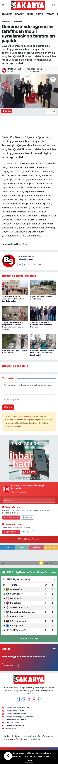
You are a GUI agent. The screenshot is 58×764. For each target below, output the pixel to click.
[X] (24, 699)
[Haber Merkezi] (8, 261)
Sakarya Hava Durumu (15, 711)
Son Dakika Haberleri (15, 726)
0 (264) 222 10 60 (12, 532)
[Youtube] (40, 265)
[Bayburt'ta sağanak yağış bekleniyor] (15, 341)
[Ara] (53, 5)
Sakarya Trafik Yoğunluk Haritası (19, 717)
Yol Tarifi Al (28, 517)
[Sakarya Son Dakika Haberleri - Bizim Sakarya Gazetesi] (28, 5)
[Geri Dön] (8, 756)
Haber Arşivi (11, 729)
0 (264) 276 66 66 (12, 517)
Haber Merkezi (25, 259)
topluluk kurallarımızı (27, 416)
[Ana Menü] (3, 5)
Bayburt (18, 22)
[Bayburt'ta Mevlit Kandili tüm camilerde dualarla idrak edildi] (43, 341)
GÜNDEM (7, 14)
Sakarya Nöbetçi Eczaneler (17, 708)
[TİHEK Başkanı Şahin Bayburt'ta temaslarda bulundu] (43, 313)
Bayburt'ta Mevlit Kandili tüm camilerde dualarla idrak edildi (42, 353)
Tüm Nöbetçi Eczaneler (30, 539)
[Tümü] (54, 649)
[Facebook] (25, 265)
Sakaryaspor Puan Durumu (15, 739)
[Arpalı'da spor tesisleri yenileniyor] (43, 287)
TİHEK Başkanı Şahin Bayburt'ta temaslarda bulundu (41, 325)
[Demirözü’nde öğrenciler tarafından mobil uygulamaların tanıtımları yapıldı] (29, 91)
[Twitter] (30, 265)
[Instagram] (35, 265)
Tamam (29, 760)
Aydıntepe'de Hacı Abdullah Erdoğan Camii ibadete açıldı (13, 299)
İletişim (7, 736)
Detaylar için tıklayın (29, 638)
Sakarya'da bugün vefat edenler (38, 736)
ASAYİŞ (39, 14)
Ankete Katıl (10, 665)
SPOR (30, 14)
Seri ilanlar (35, 739)
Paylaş (8, 111)
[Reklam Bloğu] (29, 460)
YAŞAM (50, 14)
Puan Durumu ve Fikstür (16, 720)
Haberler (6, 22)
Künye (17, 736)
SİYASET (19, 14)
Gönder (8, 407)
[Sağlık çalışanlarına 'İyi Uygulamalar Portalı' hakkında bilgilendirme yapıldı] (15, 313)
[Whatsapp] (39, 699)
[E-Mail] (20, 265)
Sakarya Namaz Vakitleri (16, 714)
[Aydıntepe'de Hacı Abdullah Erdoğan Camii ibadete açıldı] (15, 287)
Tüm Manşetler (12, 723)
